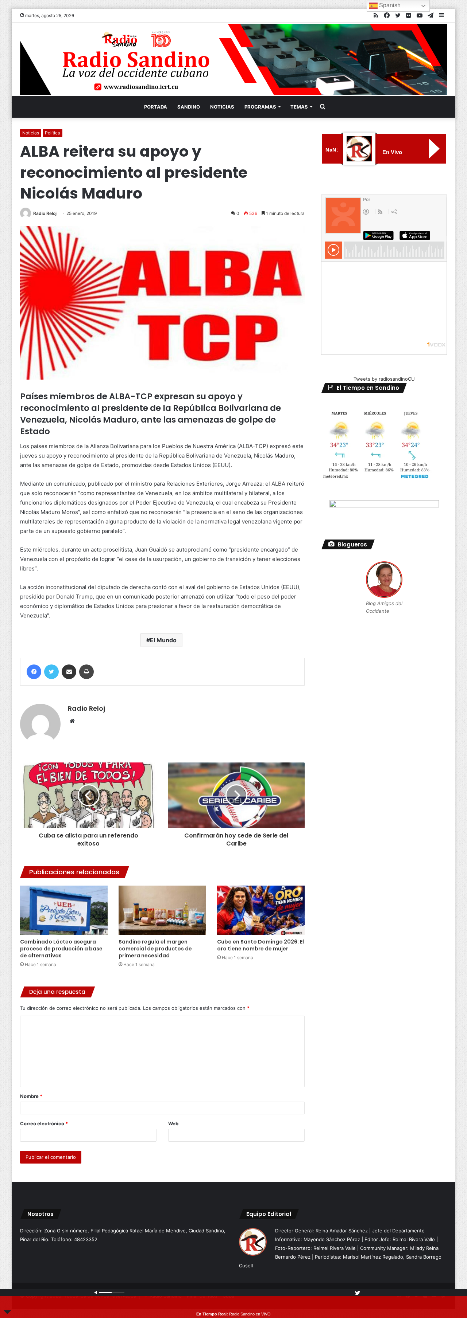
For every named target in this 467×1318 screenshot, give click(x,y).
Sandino (188, 107)
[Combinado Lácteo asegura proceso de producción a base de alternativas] (64, 910)
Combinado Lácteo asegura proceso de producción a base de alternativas (61, 948)
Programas (260, 107)
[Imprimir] (86, 671)
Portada (155, 107)
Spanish (389, 5)
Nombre (31, 1096)
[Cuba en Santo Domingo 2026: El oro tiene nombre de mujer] (261, 910)
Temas (299, 107)
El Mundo (163, 640)
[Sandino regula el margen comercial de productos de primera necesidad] (162, 910)
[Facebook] (34, 671)
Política (52, 133)
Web (173, 1123)
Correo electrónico (44, 1123)
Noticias (222, 107)
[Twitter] (51, 671)
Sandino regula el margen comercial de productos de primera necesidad (155, 948)
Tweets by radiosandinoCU (384, 379)
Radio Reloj (45, 213)
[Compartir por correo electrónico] (69, 671)
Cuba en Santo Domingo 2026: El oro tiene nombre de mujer (260, 945)
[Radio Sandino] (233, 59)
